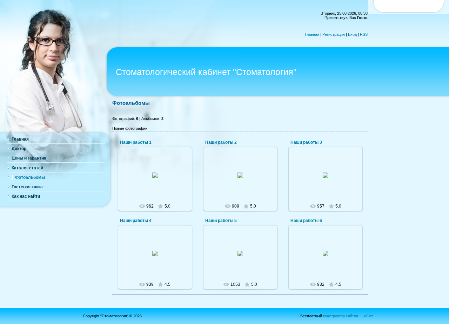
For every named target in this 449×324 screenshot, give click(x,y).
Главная (312, 34)
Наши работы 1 (136, 142)
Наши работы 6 (306, 220)
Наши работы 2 (221, 142)
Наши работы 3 (306, 142)
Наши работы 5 (221, 220)
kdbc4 (158, 180)
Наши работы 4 (136, 220)
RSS (364, 34)
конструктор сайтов (340, 316)
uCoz (368, 316)
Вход (352, 34)
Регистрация (333, 34)
